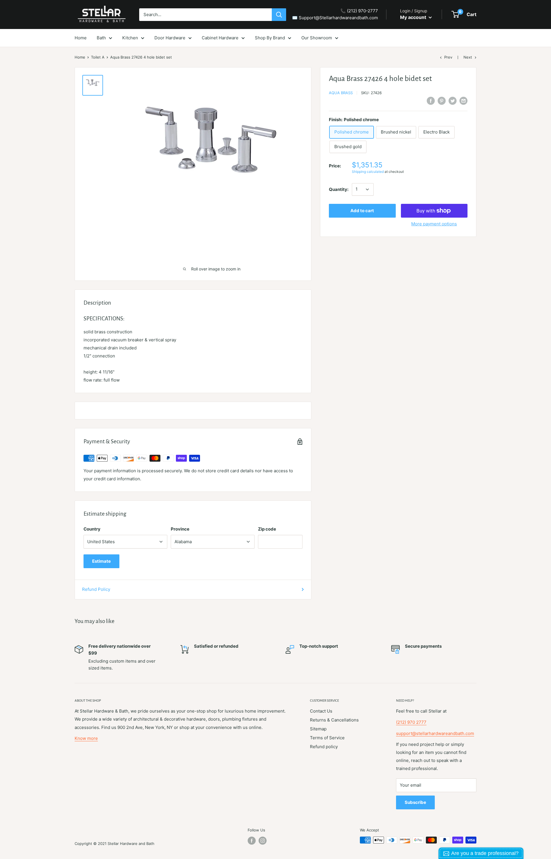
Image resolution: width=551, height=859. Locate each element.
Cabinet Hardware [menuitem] (220, 37)
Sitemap (318, 729)
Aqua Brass (341, 92)
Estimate (101, 561)
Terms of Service (327, 737)
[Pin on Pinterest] (442, 100)
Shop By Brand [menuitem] (270, 37)
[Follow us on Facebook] (252, 841)
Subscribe (415, 802)
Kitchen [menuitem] (130, 37)
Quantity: (338, 189)
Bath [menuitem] (101, 37)
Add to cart (362, 210)
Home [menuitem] (81, 37)
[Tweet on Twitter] (453, 100)
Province (180, 529)
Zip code (267, 529)
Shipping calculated (368, 172)
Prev (448, 57)
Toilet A (97, 57)
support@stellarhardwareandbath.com (435, 733)
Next (467, 57)
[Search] (279, 14)
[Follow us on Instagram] (263, 841)
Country (92, 529)
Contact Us (321, 711)
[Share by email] (463, 100)
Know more (86, 738)
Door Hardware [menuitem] (169, 37)
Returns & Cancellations (334, 720)
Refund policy (324, 746)
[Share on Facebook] (431, 100)
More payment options (434, 224)
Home (80, 57)
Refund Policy (96, 589)
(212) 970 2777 (411, 722)
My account (413, 17)
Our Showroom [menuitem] (316, 37)
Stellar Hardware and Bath (131, 843)
